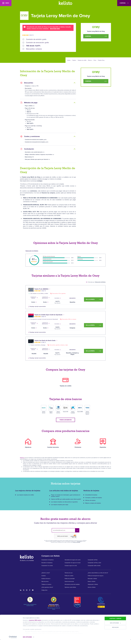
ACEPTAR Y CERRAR (115, 618)
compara (123, 3)
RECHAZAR (115, 627)
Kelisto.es (22, 457)
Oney (95, 60)
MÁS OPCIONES (27, 637)
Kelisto (68, 60)
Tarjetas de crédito (82, 60)
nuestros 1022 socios (35, 620)
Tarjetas (74, 60)
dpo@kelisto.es (79, 541)
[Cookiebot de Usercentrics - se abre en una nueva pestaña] (12, 637)
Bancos (90, 60)
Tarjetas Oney (101, 60)
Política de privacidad (76, 542)
